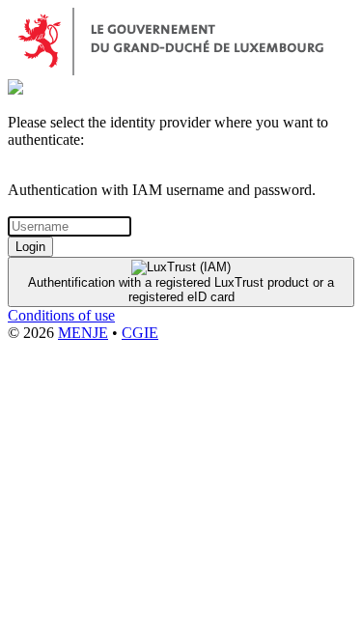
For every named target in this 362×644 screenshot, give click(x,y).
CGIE (140, 332)
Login (30, 246)
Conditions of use (61, 315)
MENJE (83, 332)
